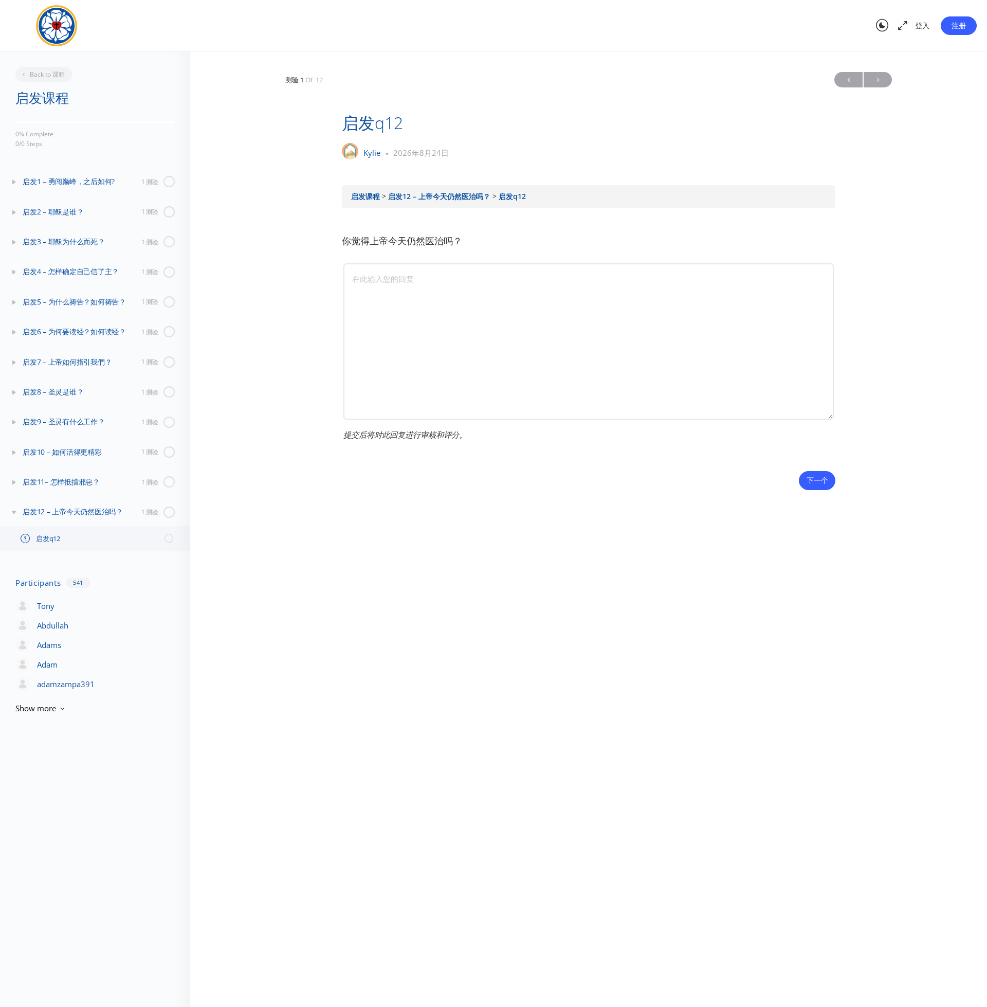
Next (878, 79)
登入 (922, 25)
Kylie (372, 153)
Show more (35, 708)
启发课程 (366, 196)
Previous (848, 79)
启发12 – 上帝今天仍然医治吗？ (440, 196)
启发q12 (512, 196)
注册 (959, 25)
